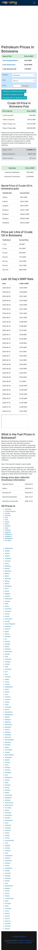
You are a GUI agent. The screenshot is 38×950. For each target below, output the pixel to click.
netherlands (9, 886)
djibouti (7, 629)
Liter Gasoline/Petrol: (10, 60)
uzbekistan (8, 855)
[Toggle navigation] (34, 3)
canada (7, 601)
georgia (7, 644)
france (7, 893)
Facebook (22, 936)
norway (7, 762)
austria (7, 891)
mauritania (8, 724)
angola (7, 556)
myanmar (8, 742)
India (6, 528)
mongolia (8, 735)
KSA (6, 517)
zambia (7, 870)
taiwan (7, 752)
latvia (7, 911)
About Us (30, 940)
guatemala (8, 651)
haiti (6, 656)
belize (7, 576)
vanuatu (7, 858)
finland (7, 913)
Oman (7, 524)
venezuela (8, 860)
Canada (7, 513)
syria (6, 823)
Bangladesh (9, 538)
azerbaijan (8, 750)
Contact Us (21, 943)
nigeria (7, 760)
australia (8, 873)
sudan (7, 810)
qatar (7, 782)
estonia (7, 916)
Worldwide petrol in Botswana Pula (14, 98)
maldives (8, 722)
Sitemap (29, 943)
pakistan (8, 767)
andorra (7, 921)
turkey (7, 838)
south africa (9, 803)
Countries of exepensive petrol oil (13, 91)
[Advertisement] (19, 26)
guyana (7, 654)
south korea (9, 805)
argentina (8, 558)
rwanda (7, 790)
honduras (8, 659)
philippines (8, 777)
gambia (7, 641)
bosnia (7, 616)
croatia (7, 621)
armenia (7, 561)
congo (7, 614)
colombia (8, 609)
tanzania (8, 828)
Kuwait (7, 522)
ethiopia (7, 636)
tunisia (7, 835)
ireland (7, 881)
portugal (8, 903)
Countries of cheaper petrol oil (12, 94)
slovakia (8, 923)
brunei (7, 591)
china (7, 606)
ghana (7, 646)
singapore (8, 797)
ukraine (7, 848)
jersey (7, 682)
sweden (7, 818)
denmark (8, 626)
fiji (6, 639)
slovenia (8, 926)
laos (6, 694)
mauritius (8, 727)
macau (7, 709)
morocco (8, 737)
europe (7, 928)
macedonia (8, 712)
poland (7, 780)
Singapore (8, 536)
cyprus (7, 918)
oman (7, 765)
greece (7, 896)
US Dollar (8, 509)
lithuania (8, 707)
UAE (6, 520)
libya (6, 704)
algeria (7, 553)
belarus (7, 573)
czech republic (10, 624)
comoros (8, 611)
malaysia (8, 719)
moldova (8, 732)
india (6, 667)
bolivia (7, 583)
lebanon (8, 697)
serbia (7, 792)
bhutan (7, 581)
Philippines (8, 534)
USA (6, 853)
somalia (7, 800)
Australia (8, 515)
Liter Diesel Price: (9, 65)
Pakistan (8, 526)
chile (6, 604)
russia (7, 787)
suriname (8, 813)
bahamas (8, 566)
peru (6, 775)
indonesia (8, 669)
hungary (8, 661)
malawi (7, 717)
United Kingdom (10, 511)
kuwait (7, 692)
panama (7, 770)
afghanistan (9, 548)
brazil (7, 588)
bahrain (7, 568)
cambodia (8, 599)
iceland (7, 664)
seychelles (8, 795)
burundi (7, 596)
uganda (7, 845)
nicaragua (8, 757)
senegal (7, 876)
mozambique (9, 740)
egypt (7, 631)
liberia (7, 702)
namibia (7, 745)
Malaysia (8, 532)
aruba (7, 563)
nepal (7, 747)
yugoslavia (8, 868)
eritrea (7, 634)
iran (6, 672)
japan (7, 679)
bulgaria (7, 593)
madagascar (9, 714)
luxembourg (9, 898)
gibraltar (8, 649)
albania (7, 551)
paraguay (8, 772)
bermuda (8, 578)
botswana (8, 586)
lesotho (7, 699)
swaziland (8, 815)
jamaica (7, 677)
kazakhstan (9, 687)
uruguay (8, 850)
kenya (7, 689)
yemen (7, 865)
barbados (8, 571)
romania (8, 785)
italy (6, 883)
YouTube (15, 936)
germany (8, 878)
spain (7, 901)
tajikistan (8, 825)
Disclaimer (21, 940)
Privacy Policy (11, 943)
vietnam (7, 863)
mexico (7, 729)
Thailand (8, 530)
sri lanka (8, 808)
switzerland (9, 820)
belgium (7, 888)
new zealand (9, 755)
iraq (6, 674)
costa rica (8, 619)
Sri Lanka (8, 540)
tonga (7, 833)
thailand (8, 830)
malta (7, 906)
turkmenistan (9, 840)
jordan (7, 684)
